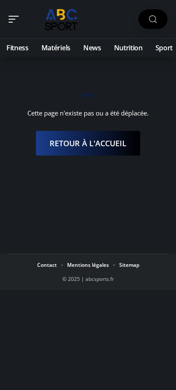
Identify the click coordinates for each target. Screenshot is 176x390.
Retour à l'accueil (88, 143)
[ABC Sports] (61, 19)
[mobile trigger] (16, 19)
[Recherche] (153, 19)
